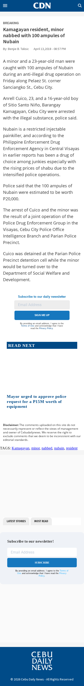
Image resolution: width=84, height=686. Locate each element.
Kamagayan (20, 448)
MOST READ (41, 521)
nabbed (47, 448)
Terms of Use (27, 326)
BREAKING (11, 23)
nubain (59, 448)
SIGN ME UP (42, 315)
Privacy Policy (46, 328)
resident (71, 448)
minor (35, 448)
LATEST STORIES (16, 521)
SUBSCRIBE (42, 562)
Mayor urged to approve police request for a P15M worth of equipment (36, 401)
